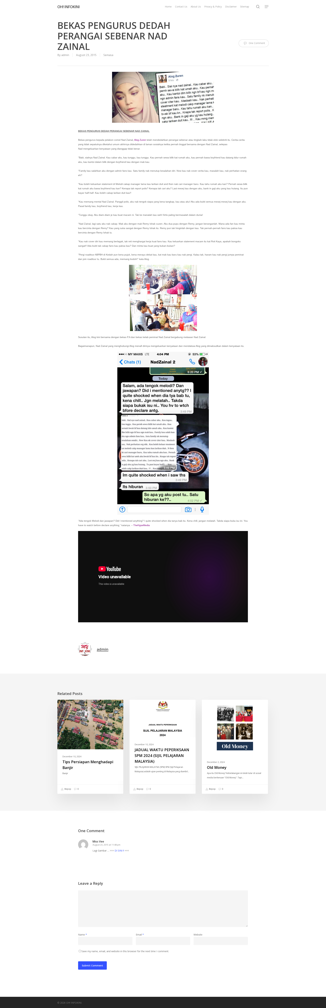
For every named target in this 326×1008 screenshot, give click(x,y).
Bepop (67, 789)
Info (137, 705)
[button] (267, 6)
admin (65, 55)
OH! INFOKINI (68, 6)
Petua (66, 705)
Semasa (108, 55)
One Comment (256, 43)
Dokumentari (215, 705)
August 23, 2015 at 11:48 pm (106, 844)
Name (82, 934)
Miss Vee (98, 841)
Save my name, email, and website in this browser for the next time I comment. (125, 951)
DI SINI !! (119, 850)
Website (198, 934)
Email (140, 934)
